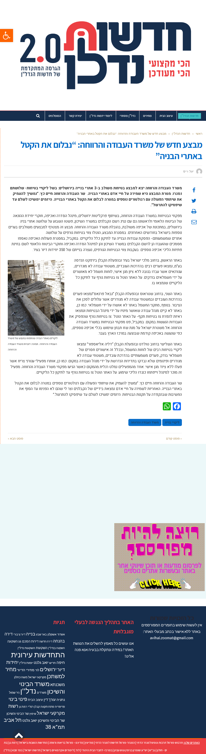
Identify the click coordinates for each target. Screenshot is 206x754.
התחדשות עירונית (38, 654)
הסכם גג (24, 641)
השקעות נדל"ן (26, 648)
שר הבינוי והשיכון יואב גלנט (43, 720)
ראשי (199, 133)
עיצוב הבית (35, 700)
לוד (37, 670)
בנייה (30, 633)
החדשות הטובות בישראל (33, 742)
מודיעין (89, 742)
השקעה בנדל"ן (56, 648)
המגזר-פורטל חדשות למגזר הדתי (115, 742)
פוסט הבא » (15, 438)
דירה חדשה (45, 641)
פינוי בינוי (18, 699)
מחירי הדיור (25, 670)
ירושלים (48, 669)
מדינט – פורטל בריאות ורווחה (66, 742)
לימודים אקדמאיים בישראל (58, 750)
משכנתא (57, 684)
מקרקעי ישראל (37, 677)
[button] (6, 35)
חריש (52, 662)
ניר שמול (14, 692)
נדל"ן (7, 750)
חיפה (61, 662)
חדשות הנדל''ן (181, 133)
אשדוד (61, 634)
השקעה (12, 641)
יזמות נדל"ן (26, 662)
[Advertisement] (103, 480)
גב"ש (152, 750)
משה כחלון (20, 677)
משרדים (41, 692)
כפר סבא (17, 750)
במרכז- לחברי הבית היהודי (96, 750)
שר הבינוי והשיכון (18, 713)
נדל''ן (28, 691)
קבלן (37, 706)
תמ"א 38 (55, 727)
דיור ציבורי (19, 634)
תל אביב (13, 720)
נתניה (61, 699)
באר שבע (41, 634)
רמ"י (30, 706)
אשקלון (52, 634)
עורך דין (50, 699)
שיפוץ (32, 713)
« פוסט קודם (174, 438)
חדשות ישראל (32, 750)
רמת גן (23, 706)
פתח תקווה (47, 706)
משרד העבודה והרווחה (145, 422)
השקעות (41, 648)
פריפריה (60, 706)
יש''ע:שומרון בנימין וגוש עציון (130, 750)
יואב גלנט (41, 662)
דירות (34, 641)
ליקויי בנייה (172, 422)
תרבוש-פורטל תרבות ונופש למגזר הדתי (160, 742)
